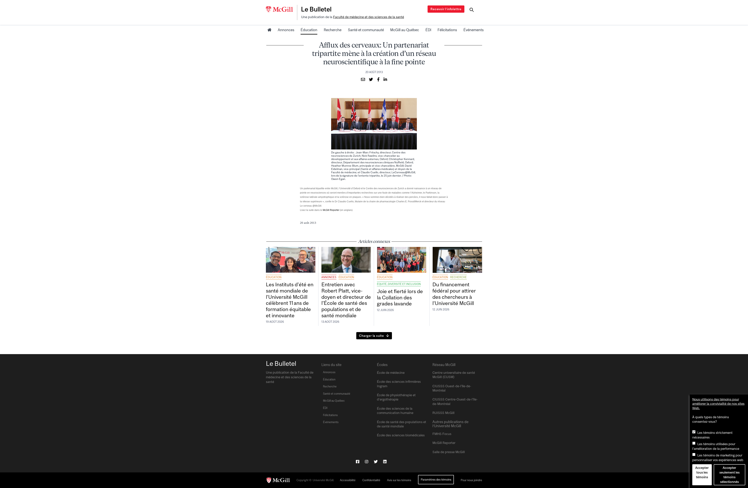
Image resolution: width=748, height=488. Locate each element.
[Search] (472, 10)
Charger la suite (371, 335)
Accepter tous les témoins (702, 472)
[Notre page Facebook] (357, 462)
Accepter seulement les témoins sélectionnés (729, 475)
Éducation (309, 30)
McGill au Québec (404, 30)
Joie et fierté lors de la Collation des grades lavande (400, 297)
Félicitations (447, 30)
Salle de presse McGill (448, 452)
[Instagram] (366, 462)
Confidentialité (371, 480)
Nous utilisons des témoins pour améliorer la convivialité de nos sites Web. (718, 403)
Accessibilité (347, 480)
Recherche (332, 30)
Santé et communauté (366, 30)
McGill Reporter (331, 210)
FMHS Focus (441, 434)
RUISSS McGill (443, 413)
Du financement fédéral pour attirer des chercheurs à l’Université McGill (454, 293)
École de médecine (391, 373)
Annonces (286, 30)
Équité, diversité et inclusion (399, 284)
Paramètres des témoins (436, 479)
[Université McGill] (281, 9)
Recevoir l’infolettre (445, 9)
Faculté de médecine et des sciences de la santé (368, 17)
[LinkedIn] (385, 462)
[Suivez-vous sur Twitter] (376, 462)
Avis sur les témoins (399, 480)
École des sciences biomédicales (401, 435)
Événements (473, 30)
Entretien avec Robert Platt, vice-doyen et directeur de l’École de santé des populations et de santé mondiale (346, 299)
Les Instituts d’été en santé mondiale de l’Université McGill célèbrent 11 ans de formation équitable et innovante (289, 299)
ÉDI (428, 30)
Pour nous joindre (471, 480)
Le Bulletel (316, 9)
